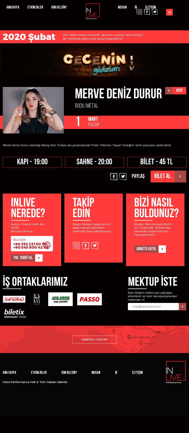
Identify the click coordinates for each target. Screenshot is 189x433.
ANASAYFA (12, 7)
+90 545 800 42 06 (31, 247)
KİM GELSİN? (59, 7)
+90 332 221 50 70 (30, 244)
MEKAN (96, 373)
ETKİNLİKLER (35, 7)
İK (136, 7)
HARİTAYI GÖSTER (94, 339)
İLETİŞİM (150, 7)
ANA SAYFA (9, 373)
